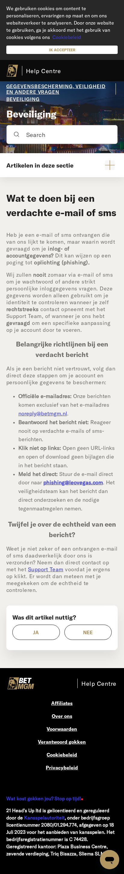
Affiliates (62, 703)
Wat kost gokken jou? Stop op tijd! (43, 798)
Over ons (62, 716)
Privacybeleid (62, 767)
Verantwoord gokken (62, 742)
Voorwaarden (62, 729)
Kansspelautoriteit (44, 817)
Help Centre (43, 70)
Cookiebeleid (66, 37)
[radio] (36, 632)
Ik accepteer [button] (62, 50)
